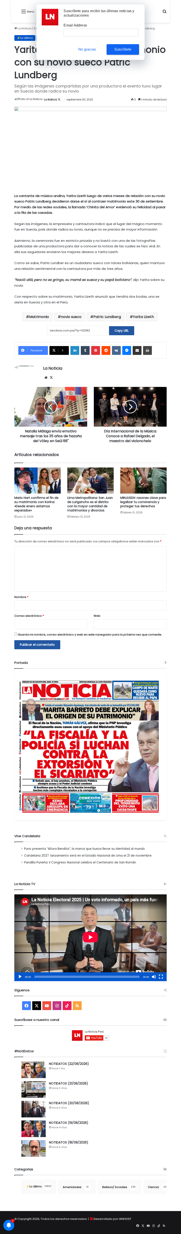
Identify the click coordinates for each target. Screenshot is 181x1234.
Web (97, 616)
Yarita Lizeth (143, 316)
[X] (51, 377)
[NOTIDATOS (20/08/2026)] (33, 1109)
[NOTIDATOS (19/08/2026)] (33, 1128)
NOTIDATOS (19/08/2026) (68, 1122)
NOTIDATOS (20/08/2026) (69, 1103)
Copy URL (122, 330)
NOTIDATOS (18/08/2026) (68, 1142)
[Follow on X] (59, 99)
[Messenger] (126, 350)
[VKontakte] (116, 350)
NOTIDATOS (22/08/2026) (69, 1064)
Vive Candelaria (27, 836)
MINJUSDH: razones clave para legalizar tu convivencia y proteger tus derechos (143, 502)
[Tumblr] (85, 350)
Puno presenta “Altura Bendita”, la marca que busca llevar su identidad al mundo (84, 849)
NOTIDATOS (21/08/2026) (68, 1083)
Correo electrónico (29, 616)
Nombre (21, 597)
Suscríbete (123, 49)
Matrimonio (39, 316)
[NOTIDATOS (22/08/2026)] (33, 1070)
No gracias (87, 49)
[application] (90, 937)
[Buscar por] (164, 13)
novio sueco (71, 316)
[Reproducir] (20, 977)
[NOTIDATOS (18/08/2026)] (33, 1148)
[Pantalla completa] (161, 977)
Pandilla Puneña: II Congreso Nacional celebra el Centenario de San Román (80, 862)
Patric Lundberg (107, 316)
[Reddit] (106, 350)
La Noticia (24, 28)
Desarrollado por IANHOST (112, 1219)
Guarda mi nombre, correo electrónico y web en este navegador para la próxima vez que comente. (90, 634)
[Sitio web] (46, 377)
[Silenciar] (154, 977)
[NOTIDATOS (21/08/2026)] (33, 1089)
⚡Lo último (25, 38)
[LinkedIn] (74, 350)
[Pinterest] (95, 350)
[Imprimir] (147, 350)
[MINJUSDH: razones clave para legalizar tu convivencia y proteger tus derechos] (143, 480)
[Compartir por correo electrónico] (137, 350)
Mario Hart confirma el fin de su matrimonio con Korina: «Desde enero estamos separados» (36, 504)
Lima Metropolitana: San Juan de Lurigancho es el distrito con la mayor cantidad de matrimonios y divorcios (90, 504)
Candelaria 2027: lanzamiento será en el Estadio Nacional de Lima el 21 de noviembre (88, 856)
